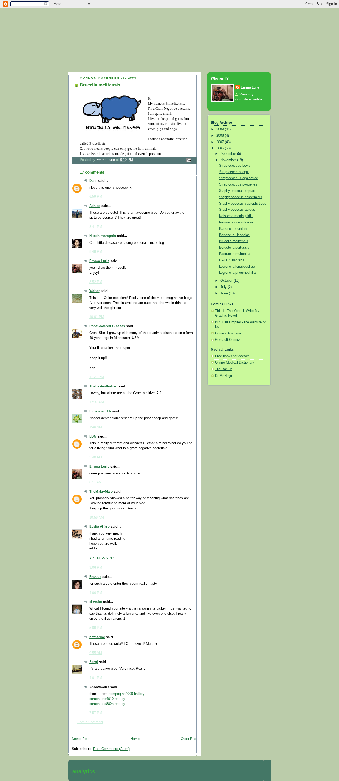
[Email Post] (188, 160)
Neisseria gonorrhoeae (236, 222)
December (228, 154)
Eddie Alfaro (99, 526)
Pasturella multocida (234, 254)
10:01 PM (96, 317)
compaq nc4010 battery (107, 699)
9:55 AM (95, 653)
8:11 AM (95, 482)
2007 (220, 142)
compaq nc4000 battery (127, 694)
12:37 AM (96, 402)
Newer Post (81, 739)
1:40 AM (95, 427)
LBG (92, 436)
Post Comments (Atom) (111, 749)
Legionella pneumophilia (237, 273)
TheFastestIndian (103, 386)
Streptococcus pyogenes (238, 184)
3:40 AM (95, 457)
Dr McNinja (223, 376)
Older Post (189, 739)
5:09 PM (95, 628)
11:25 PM (96, 377)
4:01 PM (95, 678)
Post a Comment (90, 722)
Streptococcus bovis (235, 165)
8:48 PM (95, 252)
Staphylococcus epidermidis (240, 197)
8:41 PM (95, 227)
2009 (220, 129)
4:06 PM (95, 593)
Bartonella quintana (233, 229)
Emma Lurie (99, 261)
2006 (220, 148)
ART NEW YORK (102, 558)
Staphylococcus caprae (237, 191)
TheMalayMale (101, 491)
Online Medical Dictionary (234, 362)
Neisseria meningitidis (236, 216)
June (224, 293)
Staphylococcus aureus (237, 209)
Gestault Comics (228, 340)
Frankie (95, 577)
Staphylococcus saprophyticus (242, 203)
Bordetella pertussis (234, 247)
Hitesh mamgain (102, 236)
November (228, 160)
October (227, 281)
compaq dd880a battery (107, 704)
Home (135, 739)
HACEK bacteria (231, 260)
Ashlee (94, 206)
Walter (94, 291)
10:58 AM (96, 517)
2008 (220, 136)
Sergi (93, 662)
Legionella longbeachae (237, 266)
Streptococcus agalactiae (238, 178)
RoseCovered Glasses (107, 326)
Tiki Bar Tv (223, 369)
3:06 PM (95, 568)
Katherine (97, 637)
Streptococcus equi (234, 172)
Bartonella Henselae (234, 235)
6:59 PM (95, 196)
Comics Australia (228, 333)
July (224, 287)
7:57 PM (95, 713)
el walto (95, 602)
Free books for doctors (232, 356)
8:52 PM (95, 282)
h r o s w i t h (100, 411)
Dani (93, 181)
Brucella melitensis (233, 241)
